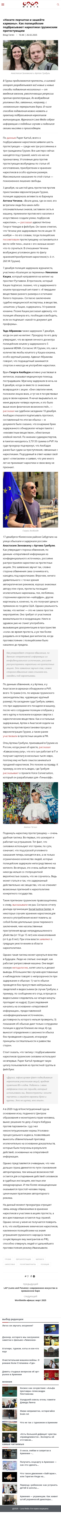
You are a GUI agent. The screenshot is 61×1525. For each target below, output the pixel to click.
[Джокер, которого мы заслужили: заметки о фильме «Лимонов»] (51, 1341)
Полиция (45, 1264)
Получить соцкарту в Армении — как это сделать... (38, 1463)
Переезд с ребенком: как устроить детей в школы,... (39, 1486)
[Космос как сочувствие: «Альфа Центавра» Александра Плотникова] (9, 1392)
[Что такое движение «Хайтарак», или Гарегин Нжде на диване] (9, 1477)
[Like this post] (28, 1276)
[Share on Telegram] (34, 1276)
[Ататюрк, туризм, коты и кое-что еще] (51, 1352)
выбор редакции (12, 1319)
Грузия (8, 1259)
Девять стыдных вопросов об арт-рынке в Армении (21, 1373)
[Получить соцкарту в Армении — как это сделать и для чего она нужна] (9, 1465)
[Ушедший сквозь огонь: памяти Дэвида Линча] (9, 1403)
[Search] (58, 4)
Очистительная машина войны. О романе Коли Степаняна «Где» (20, 1361)
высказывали (20, 904)
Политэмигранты (28, 1264)
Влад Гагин (8, 34)
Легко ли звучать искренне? (17, 1325)
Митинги (40, 1259)
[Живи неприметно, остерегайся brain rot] (9, 1415)
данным (11, 137)
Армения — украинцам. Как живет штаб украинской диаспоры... (39, 1498)
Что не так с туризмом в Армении (38, 1422)
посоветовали (11, 239)
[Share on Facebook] (31, 1276)
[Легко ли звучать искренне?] (51, 1329)
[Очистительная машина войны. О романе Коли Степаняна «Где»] (51, 1364)
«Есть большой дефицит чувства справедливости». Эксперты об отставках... (38, 1437)
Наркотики (10, 1264)
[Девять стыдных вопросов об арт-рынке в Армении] (51, 1375)
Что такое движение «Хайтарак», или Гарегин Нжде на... (38, 1475)
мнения (7, 1381)
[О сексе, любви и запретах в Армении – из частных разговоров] (9, 1454)
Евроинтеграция (23, 1259)
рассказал (26, 222)
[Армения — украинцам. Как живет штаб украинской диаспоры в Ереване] (9, 1500)
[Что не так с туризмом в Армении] (9, 1426)
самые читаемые (13, 1444)
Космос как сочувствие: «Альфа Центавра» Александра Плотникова (37, 1391)
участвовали (10, 736)
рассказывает (11, 773)
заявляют (44, 939)
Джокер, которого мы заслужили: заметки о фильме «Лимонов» (21, 1339)
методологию (20, 967)
